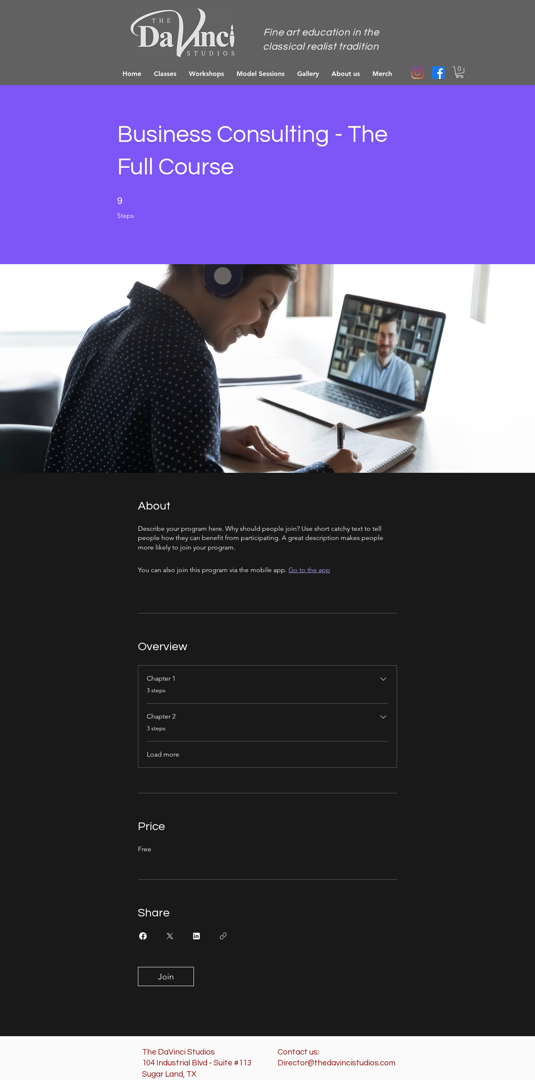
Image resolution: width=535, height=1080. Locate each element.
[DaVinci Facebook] (438, 72)
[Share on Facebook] (143, 936)
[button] (459, 72)
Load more (163, 754)
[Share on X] (170, 936)
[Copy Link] (223, 936)
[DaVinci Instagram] (417, 72)
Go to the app (309, 570)
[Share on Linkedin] (196, 936)
